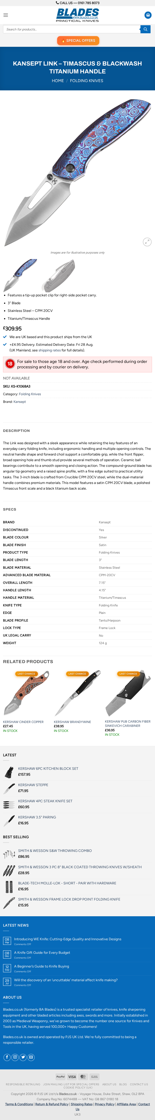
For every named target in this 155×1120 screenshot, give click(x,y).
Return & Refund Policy (51, 1104)
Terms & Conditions (19, 1104)
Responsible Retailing (23, 1084)
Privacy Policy (104, 1104)
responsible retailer (18, 1042)
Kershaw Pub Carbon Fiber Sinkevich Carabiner (128, 724)
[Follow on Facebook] (7, 1057)
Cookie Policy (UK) (78, 1087)
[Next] (144, 173)
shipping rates (50, 350)
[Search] (145, 29)
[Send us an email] (31, 1057)
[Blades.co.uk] (77, 15)
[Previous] (11, 173)
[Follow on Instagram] (15, 1057)
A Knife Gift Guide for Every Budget (42, 952)
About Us (109, 1084)
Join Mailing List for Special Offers (71, 1084)
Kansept (20, 402)
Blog (123, 1084)
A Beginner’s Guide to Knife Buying (41, 966)
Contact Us (139, 1084)
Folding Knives (86, 80)
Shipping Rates (81, 1104)
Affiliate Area (126, 1104)
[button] (5, 15)
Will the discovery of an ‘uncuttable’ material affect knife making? (66, 980)
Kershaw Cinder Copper (23, 722)
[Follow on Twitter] (23, 1057)
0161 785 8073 (88, 3)
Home (58, 80)
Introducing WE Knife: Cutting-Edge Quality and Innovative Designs (67, 939)
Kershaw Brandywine (72, 722)
